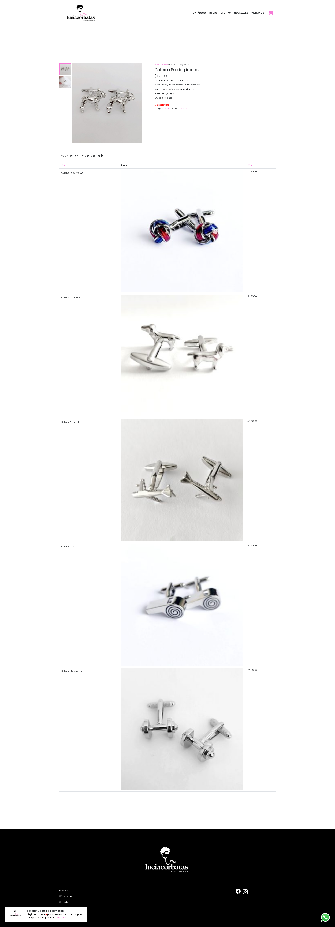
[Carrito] (271, 13)
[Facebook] (238, 891)
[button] (137, 67)
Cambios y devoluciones (71, 908)
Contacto (63, 902)
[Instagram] (245, 891)
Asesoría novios (67, 890)
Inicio (157, 64)
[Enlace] (81, 13)
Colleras (164, 64)
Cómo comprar (66, 896)
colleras (183, 108)
